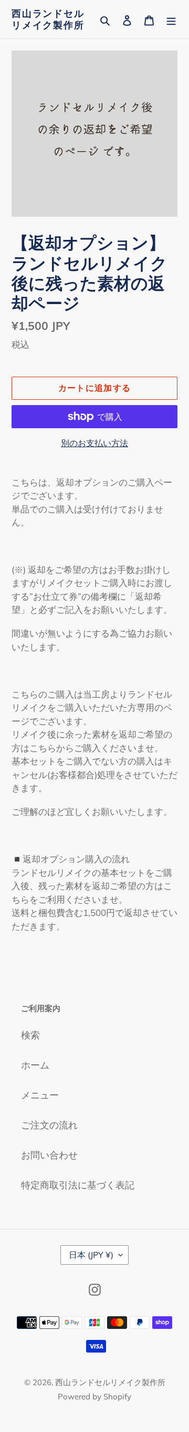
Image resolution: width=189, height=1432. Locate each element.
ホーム (35, 1065)
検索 (30, 1035)
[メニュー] (171, 19)
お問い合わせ (49, 1155)
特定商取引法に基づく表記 (77, 1185)
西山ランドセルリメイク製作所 (48, 19)
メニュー (40, 1095)
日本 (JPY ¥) (91, 1254)
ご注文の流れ (49, 1125)
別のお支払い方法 (94, 443)
